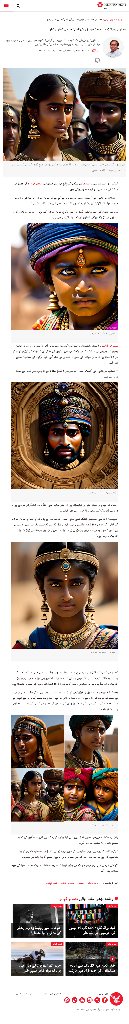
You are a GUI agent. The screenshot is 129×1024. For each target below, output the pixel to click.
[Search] (18, 5)
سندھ (86, 183)
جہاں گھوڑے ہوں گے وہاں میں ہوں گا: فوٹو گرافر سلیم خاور (40, 968)
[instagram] (90, 1000)
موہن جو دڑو (35, 183)
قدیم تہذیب (51, 883)
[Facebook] (105, 1000)
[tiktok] (74, 1000)
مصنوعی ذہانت (110, 346)
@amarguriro (81, 51)
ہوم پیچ (121, 19)
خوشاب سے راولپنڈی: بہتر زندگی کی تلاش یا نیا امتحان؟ (38, 930)
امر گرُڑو (95, 51)
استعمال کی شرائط (52, 994)
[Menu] (6, 5)
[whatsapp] (67, 1000)
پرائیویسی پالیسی (24, 994)
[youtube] (82, 1000)
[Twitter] (97, 1000)
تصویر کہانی (110, 19)
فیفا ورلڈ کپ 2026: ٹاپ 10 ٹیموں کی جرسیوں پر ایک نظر (91, 930)
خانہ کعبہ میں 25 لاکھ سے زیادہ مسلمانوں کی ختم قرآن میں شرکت (92, 968)
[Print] (97, 60)
